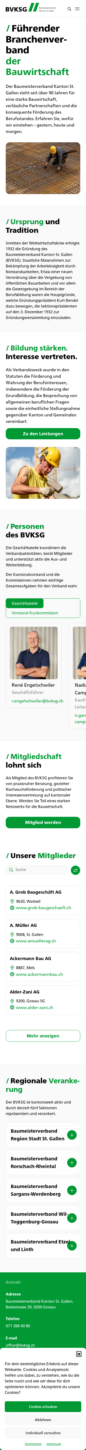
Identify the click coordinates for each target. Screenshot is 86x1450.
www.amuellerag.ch (36, 941)
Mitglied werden (43, 822)
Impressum (53, 1443)
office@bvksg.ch (20, 1345)
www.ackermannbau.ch (39, 974)
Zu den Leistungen (43, 433)
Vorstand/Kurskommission (35, 613)
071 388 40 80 (18, 1326)
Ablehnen (43, 1420)
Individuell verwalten (43, 1433)
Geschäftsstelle (25, 603)
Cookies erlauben (43, 1406)
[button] (78, 1353)
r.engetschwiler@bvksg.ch (34, 701)
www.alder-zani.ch (34, 1007)
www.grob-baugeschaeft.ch (43, 907)
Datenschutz (33, 1443)
